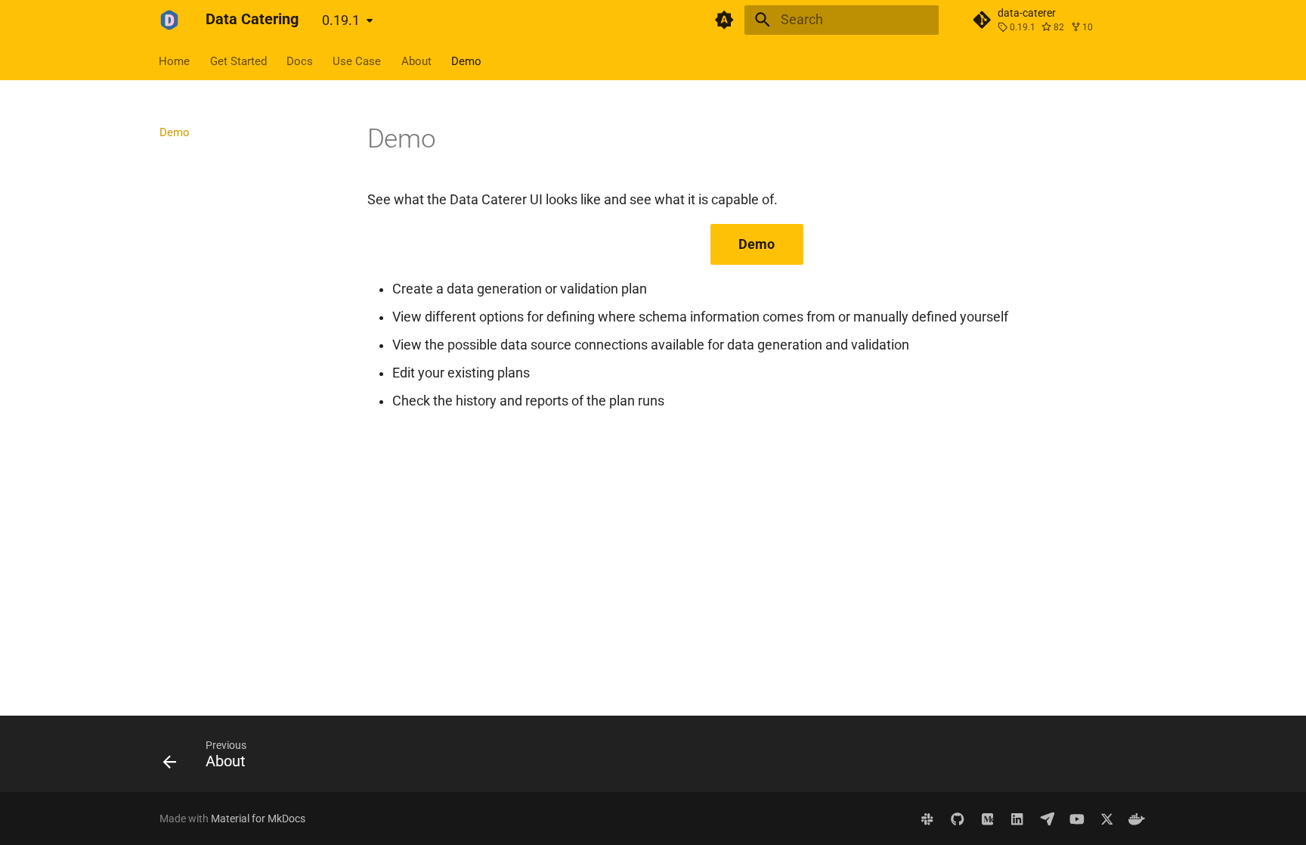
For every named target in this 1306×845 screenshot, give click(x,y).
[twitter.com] (1107, 818)
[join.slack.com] (928, 818)
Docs (299, 60)
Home (174, 60)
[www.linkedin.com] (1017, 818)
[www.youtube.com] (1076, 818)
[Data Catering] (169, 19)
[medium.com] (987, 818)
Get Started (238, 60)
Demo (466, 60)
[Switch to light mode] (724, 19)
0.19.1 (341, 20)
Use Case (357, 60)
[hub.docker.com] (1137, 818)
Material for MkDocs (258, 818)
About (416, 60)
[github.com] (957, 818)
